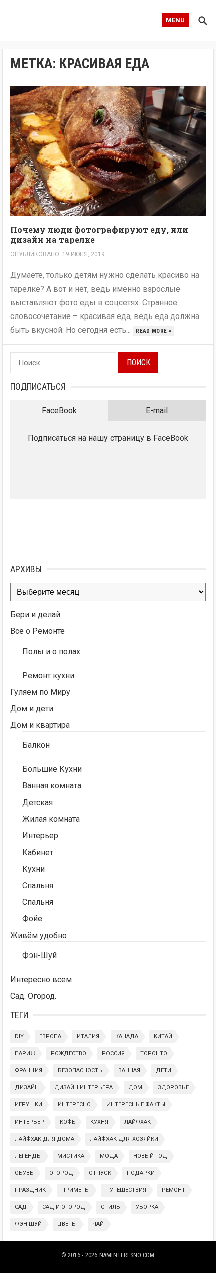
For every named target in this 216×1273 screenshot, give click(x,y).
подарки (141, 1173)
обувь (24, 1173)
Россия (113, 1053)
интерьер (29, 1122)
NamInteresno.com (127, 1255)
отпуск (100, 1173)
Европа (50, 1036)
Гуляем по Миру (40, 692)
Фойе (32, 918)
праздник (30, 1190)
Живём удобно (38, 935)
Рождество (68, 1053)
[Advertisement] (60, 529)
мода (109, 1156)
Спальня (37, 885)
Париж (25, 1053)
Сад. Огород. (33, 996)
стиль (110, 1207)
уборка (147, 1207)
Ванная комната (51, 785)
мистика (70, 1156)
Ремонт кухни (48, 675)
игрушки (28, 1104)
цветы (67, 1224)
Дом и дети (31, 708)
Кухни (33, 869)
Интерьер (40, 835)
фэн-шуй (28, 1224)
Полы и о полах (51, 651)
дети (163, 1070)
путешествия (125, 1190)
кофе (67, 1122)
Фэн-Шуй (39, 955)
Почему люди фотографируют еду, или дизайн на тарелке (99, 234)
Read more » (153, 331)
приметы (75, 1190)
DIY (19, 1036)
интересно (74, 1104)
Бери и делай (35, 614)
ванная (129, 1070)
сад (21, 1207)
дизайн (27, 1087)
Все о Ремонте (37, 631)
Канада (126, 1036)
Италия (88, 1036)
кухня (99, 1122)
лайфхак (137, 1122)
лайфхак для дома (44, 1139)
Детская (37, 802)
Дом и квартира (40, 725)
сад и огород (63, 1207)
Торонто (153, 1053)
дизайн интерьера (83, 1087)
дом (135, 1087)
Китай (163, 1036)
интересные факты (135, 1104)
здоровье (173, 1087)
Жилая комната (51, 819)
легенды (28, 1156)
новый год (150, 1156)
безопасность (80, 1070)
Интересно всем (41, 979)
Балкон (36, 745)
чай (98, 1224)
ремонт (173, 1190)
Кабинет (37, 852)
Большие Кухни (52, 769)
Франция (28, 1070)
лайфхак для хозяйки (124, 1139)
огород (61, 1173)
